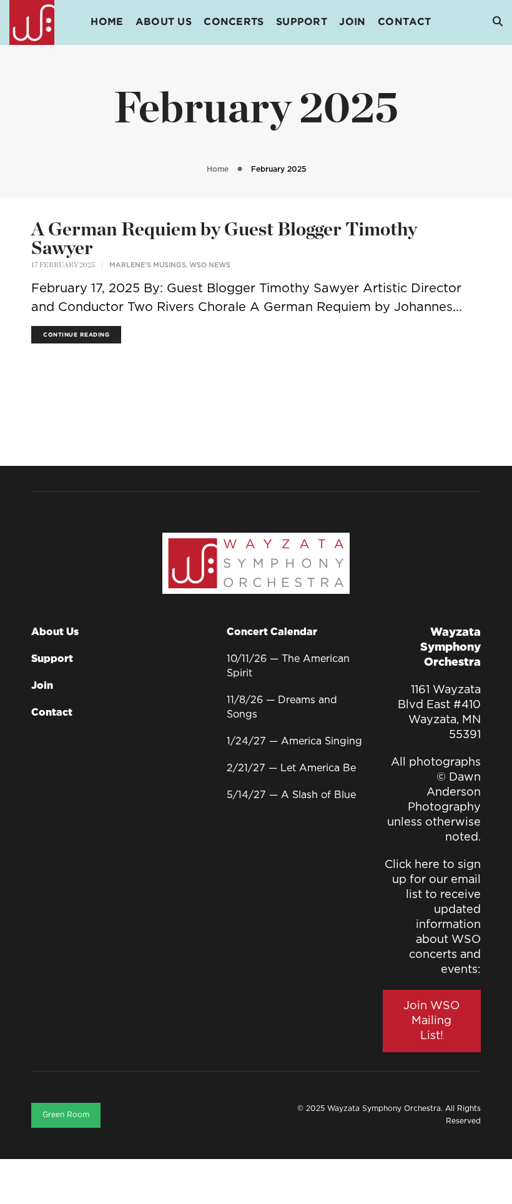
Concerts (233, 22)
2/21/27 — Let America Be (291, 768)
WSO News (209, 265)
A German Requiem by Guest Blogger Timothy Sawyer (224, 239)
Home (107, 22)
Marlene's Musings (147, 265)
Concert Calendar (272, 632)
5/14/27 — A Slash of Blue (291, 795)
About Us (163, 22)
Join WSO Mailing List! (431, 1021)
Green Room (65, 1115)
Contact (404, 22)
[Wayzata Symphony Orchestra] (31, 22)
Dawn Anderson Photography (444, 792)
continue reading (76, 334)
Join (352, 22)
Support (301, 22)
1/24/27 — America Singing (294, 741)
